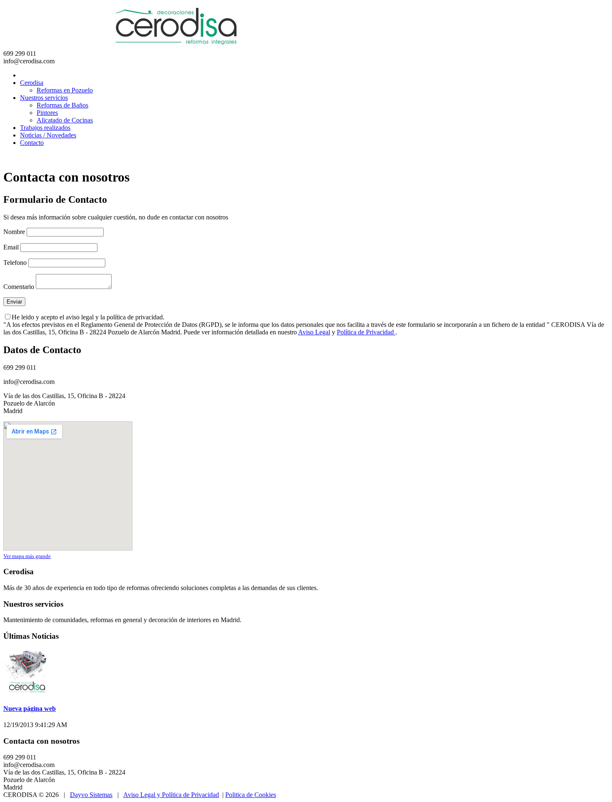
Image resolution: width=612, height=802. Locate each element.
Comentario (18, 286)
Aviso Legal (314, 332)
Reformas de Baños (62, 105)
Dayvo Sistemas (91, 794)
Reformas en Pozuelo (65, 90)
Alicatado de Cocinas (65, 120)
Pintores (47, 112)
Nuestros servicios (44, 97)
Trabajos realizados (45, 127)
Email (11, 247)
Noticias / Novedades (48, 135)
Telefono (15, 262)
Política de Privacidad (366, 332)
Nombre (14, 231)
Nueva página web (29, 708)
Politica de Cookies (250, 794)
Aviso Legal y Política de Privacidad (171, 794)
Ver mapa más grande (27, 556)
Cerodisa (31, 82)
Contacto (32, 142)
